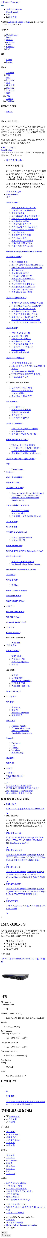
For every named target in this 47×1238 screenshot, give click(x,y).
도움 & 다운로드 (12, 651)
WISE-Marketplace (14, 776)
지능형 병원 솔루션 (20, 418)
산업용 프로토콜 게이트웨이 (24, 314)
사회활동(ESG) (13, 1140)
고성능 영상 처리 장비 (21, 388)
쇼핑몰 (9, 773)
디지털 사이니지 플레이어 (23, 210)
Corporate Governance (20, 728)
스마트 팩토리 (11, 522)
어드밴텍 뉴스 (12, 1134)
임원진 (14, 710)
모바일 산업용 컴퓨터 (14, 423)
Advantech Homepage (10, 2)
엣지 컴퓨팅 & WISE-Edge (16, 532)
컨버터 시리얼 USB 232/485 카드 (26, 322)
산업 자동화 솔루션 (13, 257)
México (9, 39)
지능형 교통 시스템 (20, 352)
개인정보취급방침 (14, 1222)
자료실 (14, 675)
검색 (8, 14)
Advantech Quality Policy (15, 622)
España (9, 62)
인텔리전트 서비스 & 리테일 (17, 440)
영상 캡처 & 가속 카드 (21, 396)
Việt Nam (10, 101)
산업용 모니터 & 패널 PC (22, 278)
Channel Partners (13, 633)
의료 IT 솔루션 (11, 401)
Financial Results (18, 726)
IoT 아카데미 (17, 678)
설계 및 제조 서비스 (13, 596)
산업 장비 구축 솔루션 (14, 488)
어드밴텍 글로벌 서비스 (15, 612)
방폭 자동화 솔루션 (20, 273)
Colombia (10, 47)
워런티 (14, 664)
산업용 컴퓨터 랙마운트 (22, 344)
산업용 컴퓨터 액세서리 (22, 347)
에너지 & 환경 (11, 527)
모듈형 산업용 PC (19, 336)
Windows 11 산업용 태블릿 (23, 445)
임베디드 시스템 (19, 238)
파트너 (9, 627)
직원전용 (9, 763)
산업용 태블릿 (18, 431)
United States (11, 35)
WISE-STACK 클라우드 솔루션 (25, 374)
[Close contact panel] (2, 1086)
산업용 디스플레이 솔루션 (16, 590)
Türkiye (9, 98)
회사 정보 (15, 707)
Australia (10, 72)
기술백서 (10, 1158)
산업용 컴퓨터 (11, 328)
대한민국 (12, 17)
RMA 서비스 (17, 656)
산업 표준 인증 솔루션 (21, 276)
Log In (19, 9)
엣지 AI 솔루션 (18, 349)
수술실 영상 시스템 (20, 412)
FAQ (8, 1171)
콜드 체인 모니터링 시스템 (23, 434)
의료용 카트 (16, 415)
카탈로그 (10, 1169)
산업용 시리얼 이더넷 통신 (16, 298)
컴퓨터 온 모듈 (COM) (21, 243)
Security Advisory (13, 691)
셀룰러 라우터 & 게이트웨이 (24, 317)
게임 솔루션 (10, 575)
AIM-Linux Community (21, 680)
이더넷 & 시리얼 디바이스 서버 (25, 319)
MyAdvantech (12, 12)
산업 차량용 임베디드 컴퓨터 (24, 429)
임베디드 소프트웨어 (21, 235)
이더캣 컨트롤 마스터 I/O (23, 287)
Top (5, 1232)
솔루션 (9, 472)
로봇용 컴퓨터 (18, 213)
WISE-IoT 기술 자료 (20, 686)
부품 (8, 464)
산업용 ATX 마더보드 (21, 339)
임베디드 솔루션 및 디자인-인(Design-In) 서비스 (24, 551)
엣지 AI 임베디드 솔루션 (22, 229)
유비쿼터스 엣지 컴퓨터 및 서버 (26, 516)
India (8, 78)
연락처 (9, 768)
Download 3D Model (21, 959)
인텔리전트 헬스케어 (14, 546)
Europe (9, 59)
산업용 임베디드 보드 (21, 224)
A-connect (10, 1174)
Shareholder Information (21, 733)
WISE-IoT (15, 643)
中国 (8, 75)
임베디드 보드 (18, 232)
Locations (15, 750)
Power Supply (17, 469)
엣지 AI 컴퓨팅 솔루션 (21, 537)
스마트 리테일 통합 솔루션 (23, 450)
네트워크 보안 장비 (20, 377)
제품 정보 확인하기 (20, 662)
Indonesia (10, 80)
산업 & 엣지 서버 (12, 483)
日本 (8, 82)
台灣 (8, 93)
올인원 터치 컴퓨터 (20, 510)
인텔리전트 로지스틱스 (15, 601)
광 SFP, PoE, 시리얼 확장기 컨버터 (27, 303)
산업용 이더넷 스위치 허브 (23, 311)
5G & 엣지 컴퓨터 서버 (21, 363)
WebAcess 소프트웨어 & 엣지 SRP (26, 267)
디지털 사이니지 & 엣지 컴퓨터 (25, 448)
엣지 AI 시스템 (18, 540)
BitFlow (14, 585)
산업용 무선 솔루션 (20, 221)
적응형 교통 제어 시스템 (22, 561)
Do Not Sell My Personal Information (21, 1225)
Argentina (10, 42)
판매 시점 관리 (18, 513)
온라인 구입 (14, 1116)
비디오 (9, 1163)
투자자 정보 (10, 721)
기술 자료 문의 (18, 659)
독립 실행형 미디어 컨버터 (18, 793)
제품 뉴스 (10, 1166)
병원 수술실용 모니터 (21, 409)
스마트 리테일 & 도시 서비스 (17, 505)
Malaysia (10, 88)
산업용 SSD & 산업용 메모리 (24, 218)
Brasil (8, 37)
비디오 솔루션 (11, 580)
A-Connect (10, 778)
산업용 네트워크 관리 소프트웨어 (26, 306)
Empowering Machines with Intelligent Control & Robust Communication (27, 494)
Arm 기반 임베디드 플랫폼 (23, 208)
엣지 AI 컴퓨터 (18, 393)
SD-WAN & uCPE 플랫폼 (22, 371)
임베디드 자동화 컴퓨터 (22, 289)
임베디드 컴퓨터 (12, 202)
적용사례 (10, 1155)
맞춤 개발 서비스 (12, 617)
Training (14, 748)
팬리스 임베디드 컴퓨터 (22, 246)
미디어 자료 (16, 715)
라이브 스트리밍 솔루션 (22, 390)
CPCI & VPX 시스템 (20, 333)
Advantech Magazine (20, 713)
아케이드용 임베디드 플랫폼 (24, 227)
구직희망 (10, 1142)
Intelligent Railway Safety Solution (25, 564)
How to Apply (17, 752)
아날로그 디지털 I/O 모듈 (23, 284)
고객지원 (10, 645)
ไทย (8, 96)
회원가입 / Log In (14, 160)
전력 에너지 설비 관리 (21, 292)
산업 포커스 (11, 1160)
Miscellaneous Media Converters (19, 791)
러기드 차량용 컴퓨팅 (14, 477)
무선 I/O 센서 (17, 270)
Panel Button (6, 150)
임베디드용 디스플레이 (22, 240)
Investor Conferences (20, 730)
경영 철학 (9, 758)
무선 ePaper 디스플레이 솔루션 (25, 216)
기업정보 (10, 696)
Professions (16, 743)
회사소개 (9, 702)
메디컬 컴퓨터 (18, 407)
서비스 (9, 606)
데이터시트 (6, 959)
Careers (9, 738)
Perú (8, 49)
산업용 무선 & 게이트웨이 (23, 309)
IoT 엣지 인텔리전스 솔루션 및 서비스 (20, 569)
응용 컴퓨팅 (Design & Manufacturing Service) (23, 251)
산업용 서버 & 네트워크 (15, 358)
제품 (8, 197)
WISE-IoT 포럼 (18, 683)
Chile (8, 44)
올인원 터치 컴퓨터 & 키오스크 (25, 453)
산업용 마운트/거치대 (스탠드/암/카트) (20, 459)
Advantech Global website (19, 22)
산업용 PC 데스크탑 (20, 341)
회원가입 (10, 9)
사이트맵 (10, 1220)
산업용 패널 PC (18, 281)
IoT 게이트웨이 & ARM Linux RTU (27, 265)
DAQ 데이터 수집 (19, 262)
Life (13, 745)
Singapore (10, 90)
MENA (9, 111)
